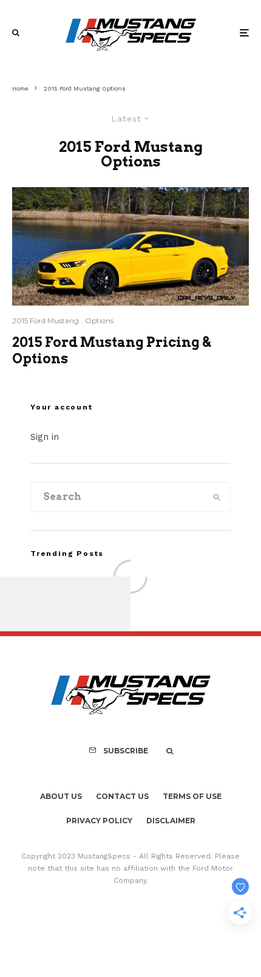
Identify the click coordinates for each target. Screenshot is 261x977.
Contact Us (122, 796)
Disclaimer (170, 820)
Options (99, 320)
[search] (217, 497)
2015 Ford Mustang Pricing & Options (111, 350)
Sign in (44, 436)
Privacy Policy (99, 820)
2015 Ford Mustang (45, 320)
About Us (61, 796)
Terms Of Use (192, 796)
